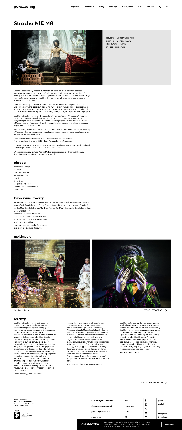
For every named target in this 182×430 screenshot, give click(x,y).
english (161, 404)
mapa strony (96, 417)
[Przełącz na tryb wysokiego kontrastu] (160, 7)
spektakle (89, 6)
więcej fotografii (153, 310)
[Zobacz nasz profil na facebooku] (145, 400)
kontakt (151, 6)
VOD (126, 411)
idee (126, 400)
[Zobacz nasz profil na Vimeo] (146, 416)
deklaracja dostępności (101, 406)
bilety (101, 6)
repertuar (75, 6)
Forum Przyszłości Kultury (102, 400)
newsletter (129, 406)
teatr (139, 6)
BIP (125, 417)
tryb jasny (162, 413)
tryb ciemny (163, 417)
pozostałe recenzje (152, 383)
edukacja (113, 6)
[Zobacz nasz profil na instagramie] (146, 404)
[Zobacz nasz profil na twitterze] (146, 409)
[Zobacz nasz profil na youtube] (146, 412)
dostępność (127, 6)
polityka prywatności (100, 411)
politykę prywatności (133, 426)
